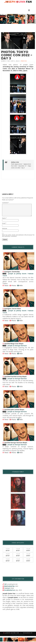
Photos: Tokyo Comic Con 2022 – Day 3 (16, 55)
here (12, 588)
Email (4, 223)
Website (4, 228)
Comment (5, 203)
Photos (24, 61)
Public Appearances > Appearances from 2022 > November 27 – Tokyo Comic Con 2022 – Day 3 (21, 166)
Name (4, 218)
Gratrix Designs (18, 635)
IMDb (21, 285)
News (6, 285)
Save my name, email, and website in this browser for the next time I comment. (18, 235)
